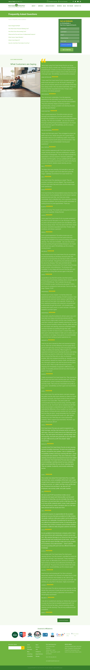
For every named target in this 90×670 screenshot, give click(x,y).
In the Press (29, 654)
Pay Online (70, 6)
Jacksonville (67, 646)
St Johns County (71, 651)
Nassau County (78, 651)
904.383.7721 (18, 1)
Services (40, 6)
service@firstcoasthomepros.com (52, 660)
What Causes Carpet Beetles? (15, 37)
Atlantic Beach (73, 646)
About (33, 6)
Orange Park (67, 650)
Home (9, 19)
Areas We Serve (50, 6)
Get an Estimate (63, 1)
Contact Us (77, 6)
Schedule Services (53, 1)
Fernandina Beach (77, 648)
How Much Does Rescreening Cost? (17, 31)
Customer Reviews (63, 620)
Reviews (59, 6)
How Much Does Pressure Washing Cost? (18, 28)
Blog (64, 6)
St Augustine (70, 648)
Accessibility (30, 656)
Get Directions (49, 653)
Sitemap (37, 656)
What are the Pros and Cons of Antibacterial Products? (21, 34)
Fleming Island (73, 650)
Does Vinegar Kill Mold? (14, 25)
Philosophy (29, 649)
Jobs (37, 649)
